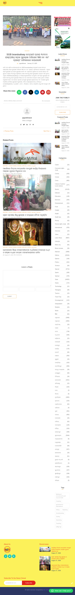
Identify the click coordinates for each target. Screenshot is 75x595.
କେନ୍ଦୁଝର (33, 165)
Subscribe (62, 112)
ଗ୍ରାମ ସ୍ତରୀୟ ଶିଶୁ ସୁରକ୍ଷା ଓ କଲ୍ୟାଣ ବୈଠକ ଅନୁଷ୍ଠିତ (25, 215)
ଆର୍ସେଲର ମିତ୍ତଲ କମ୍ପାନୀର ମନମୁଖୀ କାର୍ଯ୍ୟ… (66, 61)
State (14, 101)
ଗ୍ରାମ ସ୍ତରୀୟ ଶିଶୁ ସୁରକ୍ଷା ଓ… (66, 67)
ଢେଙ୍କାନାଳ (19, 101)
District (6, 101)
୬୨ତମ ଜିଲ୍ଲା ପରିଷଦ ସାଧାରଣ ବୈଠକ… (65, 84)
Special (24, 165)
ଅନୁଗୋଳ (33, 212)
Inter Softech (46, 590)
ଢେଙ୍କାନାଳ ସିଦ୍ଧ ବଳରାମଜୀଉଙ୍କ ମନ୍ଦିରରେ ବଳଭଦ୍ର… (66, 76)
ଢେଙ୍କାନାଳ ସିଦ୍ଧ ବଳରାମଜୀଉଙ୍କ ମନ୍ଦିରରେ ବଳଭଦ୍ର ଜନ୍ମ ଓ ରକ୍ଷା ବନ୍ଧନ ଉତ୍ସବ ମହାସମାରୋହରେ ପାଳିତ (26, 251)
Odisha (10, 101)
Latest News (13, 165)
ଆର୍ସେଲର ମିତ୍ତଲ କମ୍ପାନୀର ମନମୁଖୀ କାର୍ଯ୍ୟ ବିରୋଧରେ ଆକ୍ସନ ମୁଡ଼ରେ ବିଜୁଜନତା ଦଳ (24, 169)
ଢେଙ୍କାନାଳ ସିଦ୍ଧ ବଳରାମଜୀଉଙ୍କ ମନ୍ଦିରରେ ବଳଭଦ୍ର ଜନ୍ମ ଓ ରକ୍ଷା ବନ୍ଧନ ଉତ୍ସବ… (60, 566)
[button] (61, 591)
